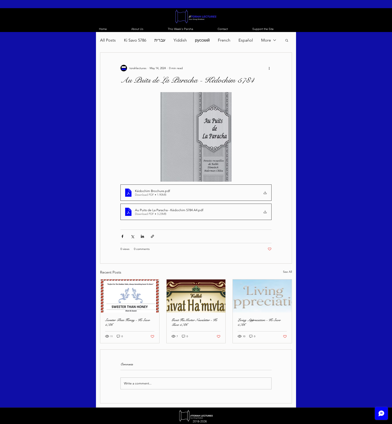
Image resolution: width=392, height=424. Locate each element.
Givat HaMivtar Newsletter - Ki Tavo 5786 (194, 322)
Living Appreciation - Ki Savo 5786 (259, 322)
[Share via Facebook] (122, 236)
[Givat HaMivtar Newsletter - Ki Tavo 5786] (196, 295)
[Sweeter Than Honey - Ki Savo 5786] (129, 295)
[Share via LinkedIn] (142, 236)
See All (287, 272)
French (224, 40)
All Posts (108, 40)
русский (202, 40)
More (266, 40)
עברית (159, 40)
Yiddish (180, 40)
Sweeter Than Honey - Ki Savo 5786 (127, 322)
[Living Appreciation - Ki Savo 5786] (262, 295)
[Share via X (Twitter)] (132, 236)
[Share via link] (152, 236)
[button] (287, 40)
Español (245, 40)
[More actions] (269, 68)
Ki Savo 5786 (135, 40)
